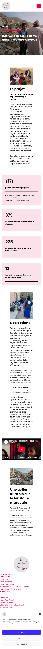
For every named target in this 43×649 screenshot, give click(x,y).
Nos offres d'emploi (7, 600)
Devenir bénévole (6, 602)
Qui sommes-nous (7, 574)
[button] (40, 614)
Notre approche (6, 582)
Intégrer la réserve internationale (12, 605)
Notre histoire (5, 577)
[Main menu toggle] (39, 6)
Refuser (21, 638)
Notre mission (5, 579)
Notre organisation (7, 584)
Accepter (21, 632)
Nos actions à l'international (10, 589)
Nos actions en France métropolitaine (14, 586)
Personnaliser (21, 644)
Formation (4, 598)
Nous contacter (6, 607)
